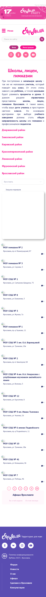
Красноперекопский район (17, 151)
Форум (13, 564)
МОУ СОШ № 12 (11, 395)
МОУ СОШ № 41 (11, 459)
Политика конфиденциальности (21, 555)
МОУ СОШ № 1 (10, 279)
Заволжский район (12, 137)
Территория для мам (31, 536)
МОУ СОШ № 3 (10, 310)
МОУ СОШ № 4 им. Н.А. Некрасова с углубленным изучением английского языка (22, 377)
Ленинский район (12, 159)
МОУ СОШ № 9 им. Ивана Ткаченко (21, 411)
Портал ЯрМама (40, 5)
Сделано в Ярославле (21, 582)
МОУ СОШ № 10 (11, 443)
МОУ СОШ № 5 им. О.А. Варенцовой (21, 342)
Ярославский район (13, 173)
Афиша (14, 578)
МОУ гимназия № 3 (13, 263)
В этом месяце (32, 500)
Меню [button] (10, 31)
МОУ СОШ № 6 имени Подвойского (21, 427)
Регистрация (28, 47)
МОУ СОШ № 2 (10, 358)
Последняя (37, 488)
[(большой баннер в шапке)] (23, 12)
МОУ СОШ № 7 (10, 475)
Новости (14, 569)
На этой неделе (15, 500)
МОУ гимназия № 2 (13, 247)
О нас (13, 573)
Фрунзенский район (13, 166)
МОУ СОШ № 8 (10, 294)
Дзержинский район (13, 130)
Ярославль (8, 181)
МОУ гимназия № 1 (13, 326)
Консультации (17, 587)
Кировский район (12, 144)
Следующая (31, 488)
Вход (14, 47)
